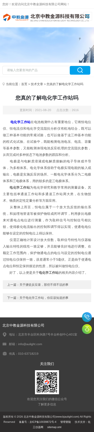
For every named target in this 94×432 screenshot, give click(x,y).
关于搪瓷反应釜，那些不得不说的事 (43, 284)
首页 (24, 84)
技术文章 (37, 84)
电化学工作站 (20, 122)
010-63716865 (87, 317)
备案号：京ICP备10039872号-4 (37, 421)
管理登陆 (65, 421)
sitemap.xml (54, 427)
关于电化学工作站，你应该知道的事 (43, 297)
